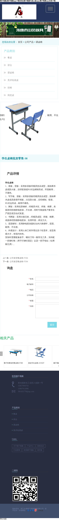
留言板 (39, 450)
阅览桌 (11, 95)
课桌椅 (39, 42)
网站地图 (3, 519)
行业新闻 (16, 450)
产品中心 (30, 446)
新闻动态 (40, 446)
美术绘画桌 (13, 80)
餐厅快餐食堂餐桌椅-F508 (13, 363)
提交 (52, 325)
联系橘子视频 (29, 450)
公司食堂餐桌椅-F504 (19, 258)
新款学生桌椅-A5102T (36, 363)
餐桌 (10, 57)
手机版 (40, 510)
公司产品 (29, 42)
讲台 (10, 65)
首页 (20, 42)
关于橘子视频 (18, 446)
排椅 (10, 87)
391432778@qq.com (26, 391)
